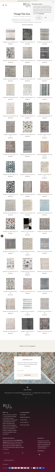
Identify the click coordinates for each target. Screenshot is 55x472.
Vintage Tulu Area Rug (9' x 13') (10, 97)
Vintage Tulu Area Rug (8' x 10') (27, 134)
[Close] (53, 2)
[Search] (6, 5)
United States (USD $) (8, 460)
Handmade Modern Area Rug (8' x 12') (44, 155)
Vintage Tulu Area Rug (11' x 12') (10, 251)
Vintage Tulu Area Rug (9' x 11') (44, 42)
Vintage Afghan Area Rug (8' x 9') (27, 252)
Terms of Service (24, 422)
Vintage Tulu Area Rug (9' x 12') (10, 42)
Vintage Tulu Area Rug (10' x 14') (45, 175)
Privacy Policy (23, 419)
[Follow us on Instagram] (39, 454)
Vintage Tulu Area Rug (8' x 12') (10, 116)
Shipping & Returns (25, 417)
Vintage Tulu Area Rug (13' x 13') (27, 332)
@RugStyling (41, 450)
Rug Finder (23, 414)
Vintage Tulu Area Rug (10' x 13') (10, 135)
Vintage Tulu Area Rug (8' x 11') (10, 60)
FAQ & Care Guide (24, 425)
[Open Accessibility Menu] (2, 236)
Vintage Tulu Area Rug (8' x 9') (27, 42)
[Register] (22, 452)
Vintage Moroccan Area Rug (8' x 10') (28, 272)
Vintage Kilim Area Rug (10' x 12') (27, 312)
